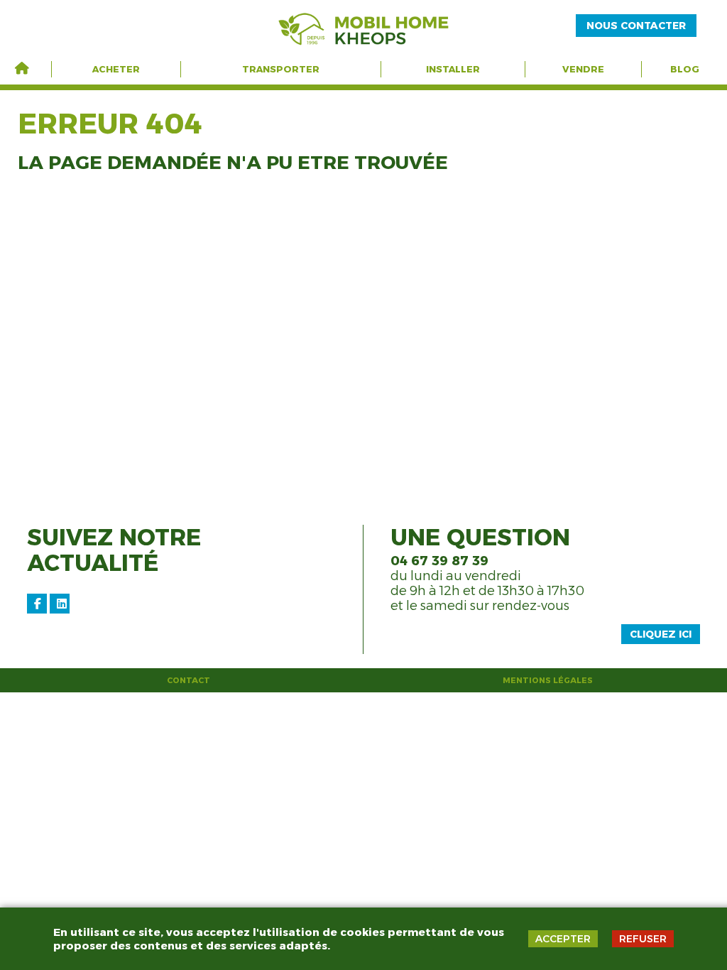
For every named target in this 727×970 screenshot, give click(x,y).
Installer (453, 69)
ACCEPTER (563, 938)
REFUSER (643, 938)
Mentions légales (548, 680)
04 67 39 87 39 (439, 561)
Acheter (116, 69)
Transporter (280, 69)
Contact (188, 680)
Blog (684, 69)
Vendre (583, 69)
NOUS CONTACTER (636, 25)
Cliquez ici (661, 634)
